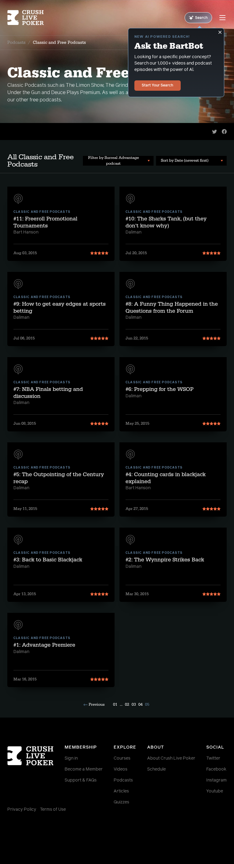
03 (134, 704)
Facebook (216, 769)
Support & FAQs (81, 780)
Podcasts (16, 42)
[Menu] (222, 18)
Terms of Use (53, 809)
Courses (122, 758)
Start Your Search (157, 85)
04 (140, 704)
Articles (121, 791)
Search (201, 18)
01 (115, 704)
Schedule (156, 769)
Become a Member (84, 769)
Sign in (71, 758)
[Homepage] (25, 18)
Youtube (214, 791)
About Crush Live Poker (171, 758)
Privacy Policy (21, 809)
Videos (120, 769)
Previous (97, 704)
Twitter (213, 758)
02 (127, 704)
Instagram (216, 780)
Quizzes (121, 802)
